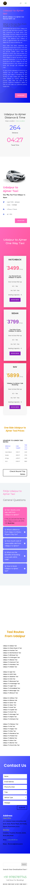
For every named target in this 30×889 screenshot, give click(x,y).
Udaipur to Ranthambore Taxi (12, 653)
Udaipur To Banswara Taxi (11, 681)
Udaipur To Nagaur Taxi (10, 728)
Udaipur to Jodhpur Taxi (10, 698)
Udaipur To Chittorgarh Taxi (11, 657)
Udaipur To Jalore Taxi (9, 740)
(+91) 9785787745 (12, 840)
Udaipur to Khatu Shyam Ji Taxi (12, 648)
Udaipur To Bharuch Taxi (10, 693)
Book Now (21, 95)
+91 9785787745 (15, 877)
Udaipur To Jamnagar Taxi (11, 714)
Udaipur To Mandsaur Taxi (11, 664)
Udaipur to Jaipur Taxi (9, 705)
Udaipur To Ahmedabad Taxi (11, 688)
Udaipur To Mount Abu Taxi (11, 745)
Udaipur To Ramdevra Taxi (11, 733)
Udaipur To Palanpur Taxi (10, 724)
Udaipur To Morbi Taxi (9, 712)
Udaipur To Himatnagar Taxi (11, 683)
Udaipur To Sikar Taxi (9, 731)
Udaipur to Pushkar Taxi (10, 650)
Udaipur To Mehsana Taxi (10, 719)
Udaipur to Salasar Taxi (10, 646)
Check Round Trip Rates (17, 472)
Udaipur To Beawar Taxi (10, 660)
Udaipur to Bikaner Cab (10, 700)
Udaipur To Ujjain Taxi (9, 686)
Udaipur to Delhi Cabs (9, 674)
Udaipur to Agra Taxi (9, 672)
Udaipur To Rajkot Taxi (10, 716)
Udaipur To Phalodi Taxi (10, 735)
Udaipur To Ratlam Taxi (10, 667)
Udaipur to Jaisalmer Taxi (10, 676)
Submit (22, 808)
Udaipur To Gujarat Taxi (10, 709)
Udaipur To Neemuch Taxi (11, 662)
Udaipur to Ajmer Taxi (9, 702)
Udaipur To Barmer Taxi (10, 743)
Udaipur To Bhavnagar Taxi (11, 690)
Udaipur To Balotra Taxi (10, 738)
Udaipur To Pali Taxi (9, 726)
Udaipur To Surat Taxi (9, 707)
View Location (20, 121)
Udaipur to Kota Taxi (9, 679)
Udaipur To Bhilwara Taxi (10, 655)
